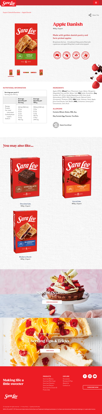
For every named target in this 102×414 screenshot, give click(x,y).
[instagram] (90, 376)
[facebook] (85, 376)
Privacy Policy (24, 406)
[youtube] (95, 376)
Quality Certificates (35, 406)
